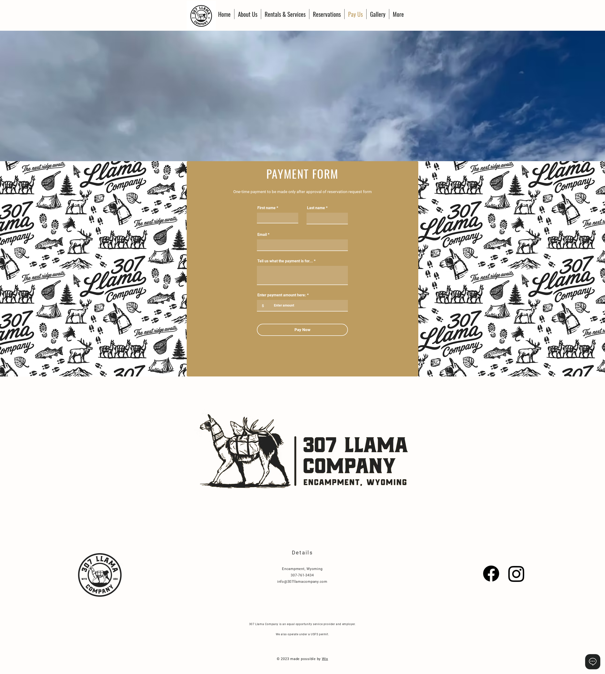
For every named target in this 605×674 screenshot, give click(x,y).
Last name (316, 208)
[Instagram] (516, 573)
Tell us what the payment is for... (285, 261)
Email (262, 235)
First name (266, 208)
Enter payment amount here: (281, 295)
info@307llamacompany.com (302, 581)
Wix (325, 659)
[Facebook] (491, 573)
